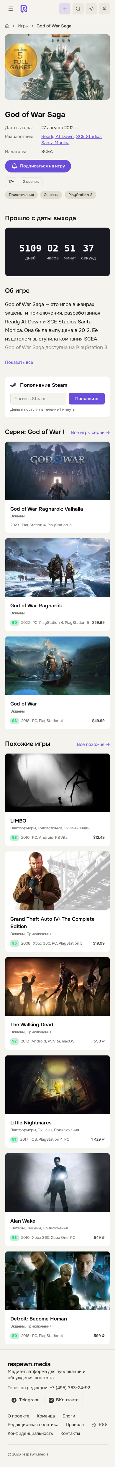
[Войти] (104, 8)
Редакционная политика (33, 1424)
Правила (75, 1424)
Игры (23, 26)
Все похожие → (93, 744)
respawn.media (29, 1364)
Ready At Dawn (57, 136)
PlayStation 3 (80, 195)
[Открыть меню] (10, 8)
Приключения (21, 195)
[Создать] (64, 8)
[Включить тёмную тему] (91, 8)
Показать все (19, 362)
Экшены (51, 195)
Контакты (70, 1433)
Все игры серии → (90, 432)
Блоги (69, 1416)
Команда (46, 1416)
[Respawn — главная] (24, 9)
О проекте (18, 1416)
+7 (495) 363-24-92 (70, 1388)
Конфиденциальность (30, 1433)
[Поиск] (78, 8)
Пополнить (86, 399)
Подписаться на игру (42, 166)
